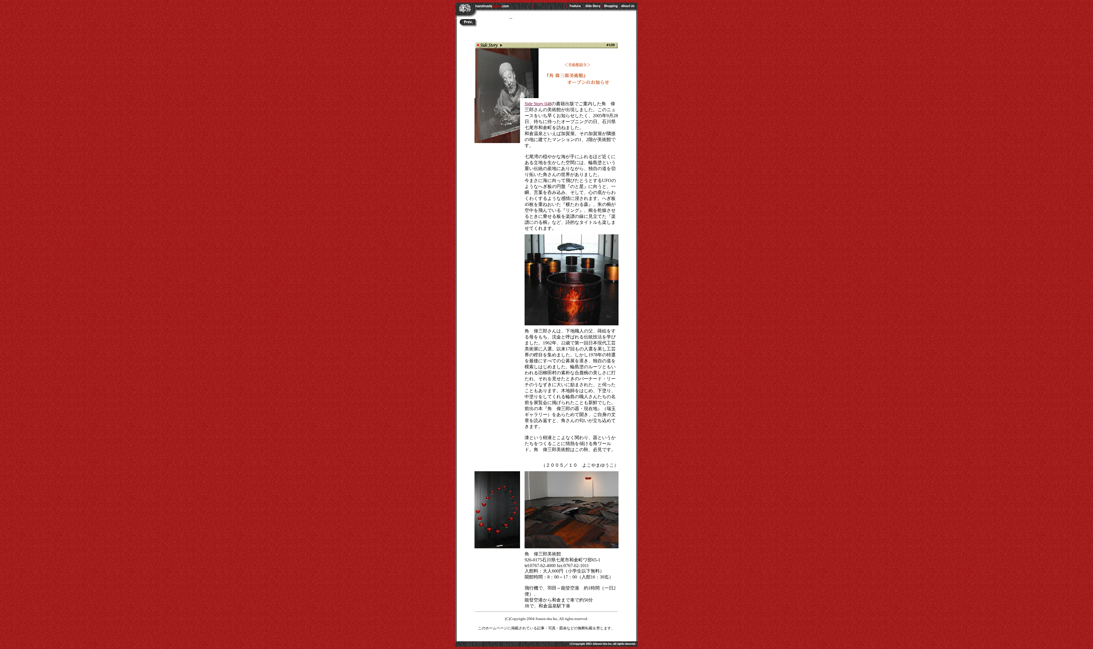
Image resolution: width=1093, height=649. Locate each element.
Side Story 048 (538, 103)
